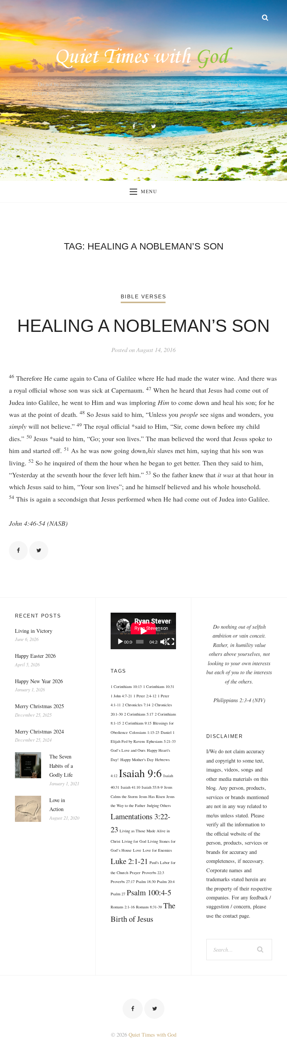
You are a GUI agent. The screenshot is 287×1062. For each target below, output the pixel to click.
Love (137, 850)
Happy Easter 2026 (35, 655)
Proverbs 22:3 (153, 872)
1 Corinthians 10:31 (158, 686)
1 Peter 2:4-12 (144, 695)
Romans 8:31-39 (149, 906)
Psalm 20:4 (166, 881)
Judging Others (159, 805)
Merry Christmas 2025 (39, 706)
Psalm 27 (118, 893)
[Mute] (163, 641)
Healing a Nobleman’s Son (143, 326)
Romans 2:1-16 (123, 906)
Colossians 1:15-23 (144, 732)
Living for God (134, 841)
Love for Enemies (157, 850)
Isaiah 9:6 (140, 773)
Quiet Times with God (152, 1034)
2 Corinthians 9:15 (136, 723)
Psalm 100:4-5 (149, 892)
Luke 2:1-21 (129, 861)
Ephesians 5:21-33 (161, 741)
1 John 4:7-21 (121, 695)
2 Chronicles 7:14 (136, 704)
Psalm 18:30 (145, 881)
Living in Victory (33, 630)
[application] (143, 631)
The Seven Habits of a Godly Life (61, 765)
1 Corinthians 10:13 (126, 686)
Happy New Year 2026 (39, 681)
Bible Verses (144, 296)
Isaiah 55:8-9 (152, 787)
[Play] (120, 641)
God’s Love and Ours (128, 750)
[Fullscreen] (171, 641)
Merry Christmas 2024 (39, 731)
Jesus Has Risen (152, 796)
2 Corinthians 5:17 (138, 714)
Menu (149, 191)
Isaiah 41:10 (130, 787)
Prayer (135, 872)
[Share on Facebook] (18, 550)
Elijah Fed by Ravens (128, 741)
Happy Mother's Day (137, 759)
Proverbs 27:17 (123, 881)
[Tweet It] (38, 550)
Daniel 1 (168, 732)
